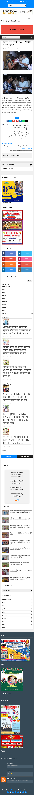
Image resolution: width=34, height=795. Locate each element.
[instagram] (16, 1)
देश (4, 292)
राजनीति (4, 304)
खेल (4, 289)
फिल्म (4, 298)
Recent (9, 456)
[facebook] (10, 1)
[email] (21, 1)
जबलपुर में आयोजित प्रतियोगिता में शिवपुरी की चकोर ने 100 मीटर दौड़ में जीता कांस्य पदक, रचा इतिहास (20, 542)
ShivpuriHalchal (11, 778)
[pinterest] (26, 1)
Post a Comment (8, 168)
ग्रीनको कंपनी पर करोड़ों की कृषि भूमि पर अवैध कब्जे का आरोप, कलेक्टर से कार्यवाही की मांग (16, 350)
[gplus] (12, 1)
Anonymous (10, 763)
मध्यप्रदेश (5, 301)
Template (29, 790)
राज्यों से (4, 307)
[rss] (18, 1)
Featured (25, 456)
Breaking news (7, 286)
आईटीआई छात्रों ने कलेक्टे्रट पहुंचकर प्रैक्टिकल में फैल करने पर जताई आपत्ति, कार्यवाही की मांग (17, 330)
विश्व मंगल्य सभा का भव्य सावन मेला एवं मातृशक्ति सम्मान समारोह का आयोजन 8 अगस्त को (16, 439)
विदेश (4, 310)
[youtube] (24, 1)
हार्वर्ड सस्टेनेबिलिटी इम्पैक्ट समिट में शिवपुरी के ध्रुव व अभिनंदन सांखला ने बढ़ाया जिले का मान (16, 396)
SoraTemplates (13, 790)
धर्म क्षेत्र (4, 295)
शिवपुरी (4, 314)
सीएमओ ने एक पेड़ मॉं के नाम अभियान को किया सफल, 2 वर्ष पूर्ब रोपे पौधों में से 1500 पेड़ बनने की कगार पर (21, 527)
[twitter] (7, 1)
